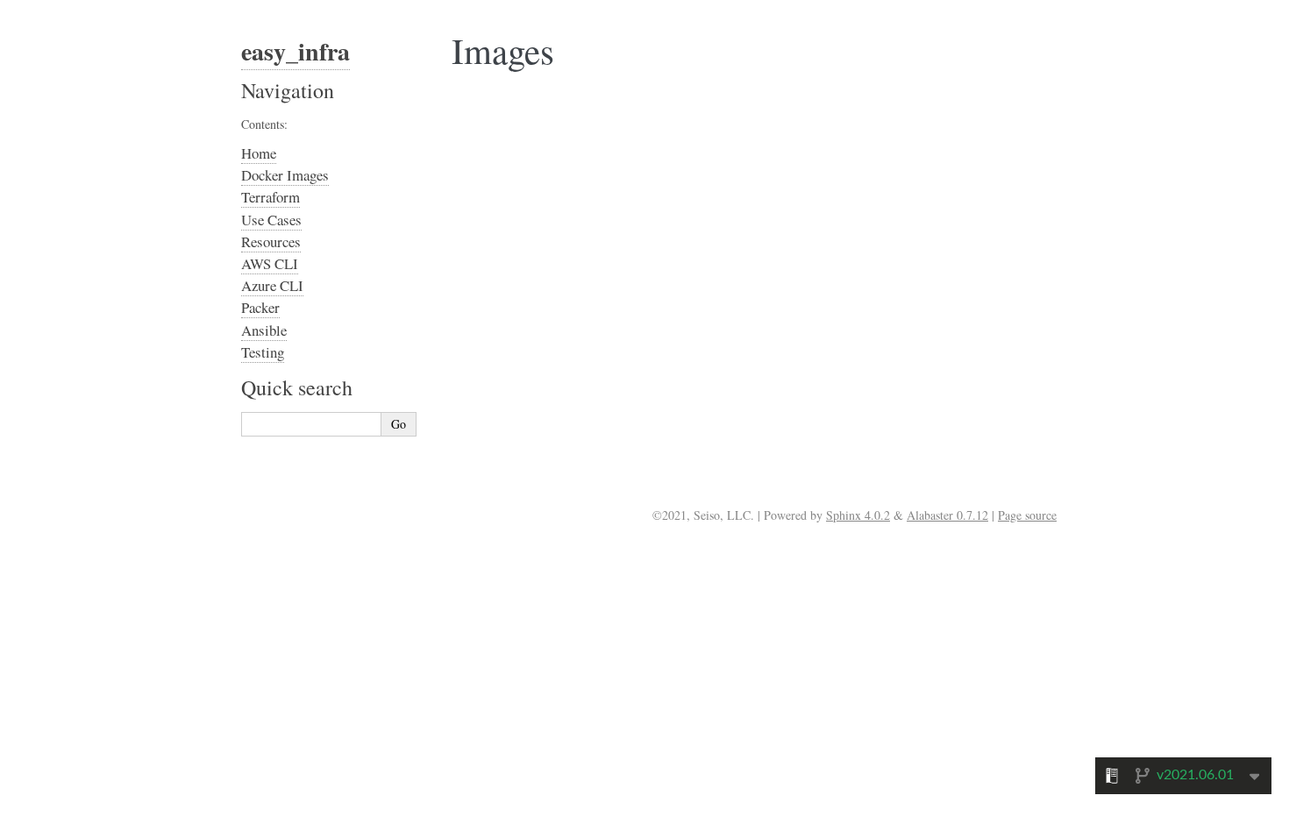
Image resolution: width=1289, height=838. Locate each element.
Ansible (264, 330)
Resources (271, 241)
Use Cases (271, 220)
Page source (1027, 515)
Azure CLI (272, 285)
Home (258, 153)
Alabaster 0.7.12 (947, 515)
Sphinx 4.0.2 (858, 515)
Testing (262, 352)
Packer (260, 307)
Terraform (270, 197)
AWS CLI (269, 263)
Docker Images (285, 175)
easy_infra (295, 51)
